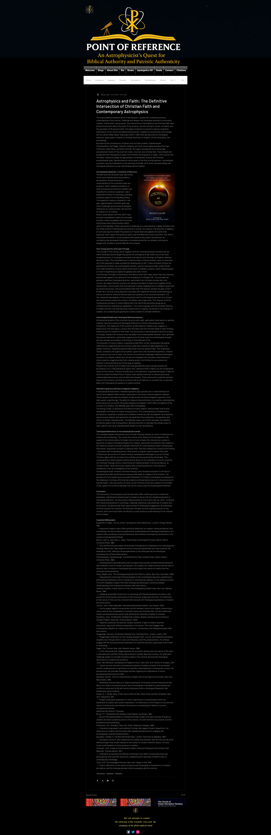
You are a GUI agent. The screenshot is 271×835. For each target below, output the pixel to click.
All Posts (88, 80)
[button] (183, 80)
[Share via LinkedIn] (108, 781)
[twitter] (133, 832)
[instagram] (137, 832)
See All (183, 795)
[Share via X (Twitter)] (103, 781)
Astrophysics (99, 80)
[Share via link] (113, 781)
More (171, 80)
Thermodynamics (150, 80)
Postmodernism (136, 80)
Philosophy (122, 80)
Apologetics (111, 80)
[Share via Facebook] (97, 781)
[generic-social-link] (142, 832)
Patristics (163, 80)
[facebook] (128, 832)
